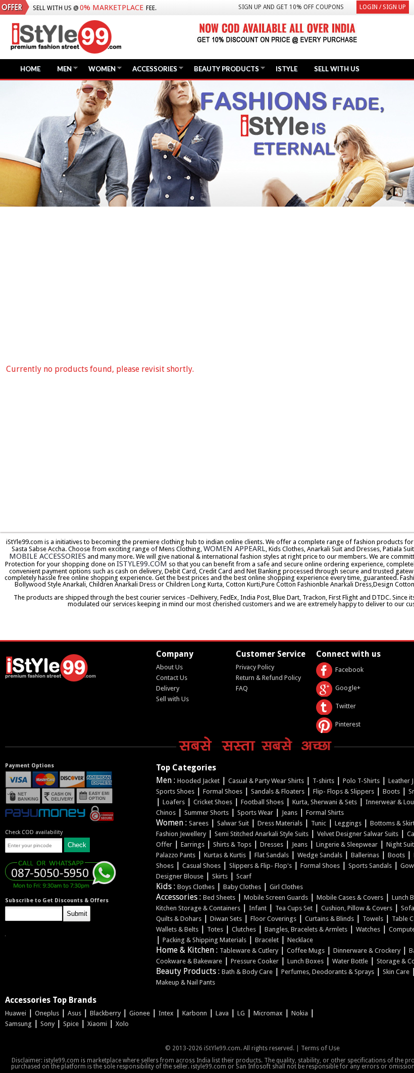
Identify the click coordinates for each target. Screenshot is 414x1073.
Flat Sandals (271, 855)
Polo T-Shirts (361, 781)
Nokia (299, 1013)
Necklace (300, 940)
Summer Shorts (206, 812)
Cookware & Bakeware (189, 961)
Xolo (122, 1024)
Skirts (220, 876)
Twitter (345, 706)
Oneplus (47, 1013)
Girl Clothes (286, 887)
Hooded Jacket (198, 781)
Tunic (318, 823)
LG (241, 1013)
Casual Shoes (201, 865)
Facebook (349, 669)
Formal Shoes (222, 791)
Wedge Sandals (319, 855)
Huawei (15, 1013)
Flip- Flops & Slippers (343, 791)
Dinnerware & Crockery (366, 950)
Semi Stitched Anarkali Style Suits (261, 834)
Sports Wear (255, 812)
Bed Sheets (219, 897)
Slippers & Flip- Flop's (260, 865)
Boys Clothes (196, 887)
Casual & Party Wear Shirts (266, 781)
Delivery (167, 688)
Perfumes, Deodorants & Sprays (327, 972)
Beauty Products (224, 68)
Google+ (347, 688)
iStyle (286, 69)
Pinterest (347, 724)
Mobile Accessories (47, 556)
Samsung (18, 1024)
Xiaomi (97, 1024)
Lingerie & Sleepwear (347, 844)
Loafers (174, 802)
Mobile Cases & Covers (350, 897)
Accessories (152, 68)
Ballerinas (365, 855)
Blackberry (105, 1013)
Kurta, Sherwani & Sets (324, 802)
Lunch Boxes (305, 961)
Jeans (289, 812)
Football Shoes (262, 802)
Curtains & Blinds (329, 918)
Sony (47, 1024)
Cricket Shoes (212, 802)
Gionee (139, 1013)
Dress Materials (279, 823)
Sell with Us (172, 699)
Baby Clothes (242, 887)
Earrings (192, 844)
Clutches (244, 929)
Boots (391, 791)
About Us (169, 667)
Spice (71, 1024)
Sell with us (336, 69)
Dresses (271, 844)
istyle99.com (142, 563)
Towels (373, 918)
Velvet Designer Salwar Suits (357, 834)
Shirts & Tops (232, 844)
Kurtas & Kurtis (225, 855)
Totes (215, 929)
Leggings (348, 823)
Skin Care (396, 972)
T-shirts (323, 781)
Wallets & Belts (177, 929)
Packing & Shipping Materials (204, 940)
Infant (258, 908)
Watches (368, 929)
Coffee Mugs (306, 950)
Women (99, 68)
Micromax (268, 1013)
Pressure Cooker (255, 961)
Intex (166, 1013)
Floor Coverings (273, 918)
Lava (222, 1013)
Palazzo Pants (175, 855)
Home (30, 69)
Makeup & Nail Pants (185, 982)
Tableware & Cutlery (249, 950)
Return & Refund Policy (268, 677)
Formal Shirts (325, 812)
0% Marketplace (111, 7)
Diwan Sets (226, 918)
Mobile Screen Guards (276, 897)
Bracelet (267, 940)
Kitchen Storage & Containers (198, 908)
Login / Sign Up (382, 7)
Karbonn (194, 1013)
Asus (74, 1013)
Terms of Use (320, 1048)
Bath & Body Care (247, 972)
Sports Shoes (175, 791)
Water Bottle (350, 961)
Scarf (243, 876)
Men (62, 68)
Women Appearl (234, 548)
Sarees (199, 823)
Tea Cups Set (294, 908)
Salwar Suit (233, 823)
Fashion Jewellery (181, 834)
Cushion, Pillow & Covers (356, 908)
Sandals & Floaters (277, 791)
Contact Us (171, 677)
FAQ (242, 688)
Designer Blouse (179, 876)
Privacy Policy (255, 667)
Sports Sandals (370, 865)
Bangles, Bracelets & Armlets (306, 929)
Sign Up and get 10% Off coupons (291, 7)
